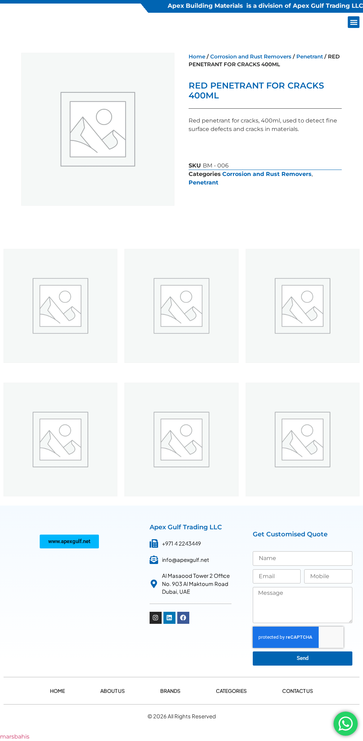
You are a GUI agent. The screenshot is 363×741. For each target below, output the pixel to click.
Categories (231, 691)
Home (197, 56)
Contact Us (297, 691)
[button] (353, 22)
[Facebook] (183, 618)
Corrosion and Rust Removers (250, 56)
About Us (112, 691)
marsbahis (14, 736)
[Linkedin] (169, 618)
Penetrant (309, 56)
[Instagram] (156, 618)
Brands (170, 691)
